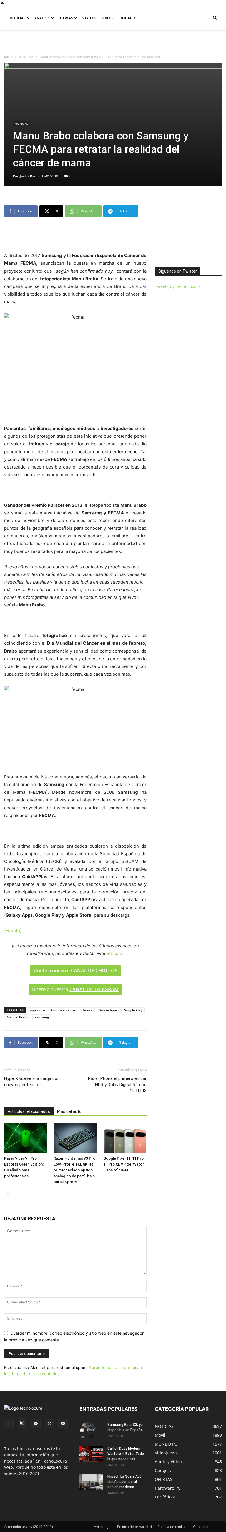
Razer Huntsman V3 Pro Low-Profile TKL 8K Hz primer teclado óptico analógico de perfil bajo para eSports (74, 1170)
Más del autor (70, 1111)
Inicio (8, 56)
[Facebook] (9, 1423)
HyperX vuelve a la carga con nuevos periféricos (32, 1081)
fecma (87, 1010)
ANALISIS (41, 18)
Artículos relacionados (29, 1111)
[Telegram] (36, 1423)
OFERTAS (66, 18)
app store (37, 1010)
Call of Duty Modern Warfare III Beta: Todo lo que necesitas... (125, 1453)
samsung (42, 1017)
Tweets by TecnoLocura (178, 286)
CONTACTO (128, 18)
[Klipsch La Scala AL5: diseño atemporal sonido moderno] (91, 1482)
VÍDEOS (107, 18)
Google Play (133, 1010)
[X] (49, 1423)
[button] (215, 18)
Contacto (200, 1526)
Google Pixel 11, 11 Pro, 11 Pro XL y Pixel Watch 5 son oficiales (123, 1164)
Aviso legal (103, 1526)
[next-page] (17, 1193)
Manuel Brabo (18, 1017)
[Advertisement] (113, 42)
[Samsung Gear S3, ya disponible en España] (91, 1430)
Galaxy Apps (108, 1010)
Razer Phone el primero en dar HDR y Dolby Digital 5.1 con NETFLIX (117, 1084)
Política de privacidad (134, 1526)
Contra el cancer (63, 1010)
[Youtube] (63, 1423)
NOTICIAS (17, 18)
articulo (114, 953)
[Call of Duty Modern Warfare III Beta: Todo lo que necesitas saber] (91, 1454)
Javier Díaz (28, 176)
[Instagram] (22, 1423)
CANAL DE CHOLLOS (94, 970)
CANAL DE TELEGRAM (94, 989)
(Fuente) (12, 930)
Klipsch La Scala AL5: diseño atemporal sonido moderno (124, 1481)
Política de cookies (172, 1526)
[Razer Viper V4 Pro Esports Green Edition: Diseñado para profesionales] (25, 1138)
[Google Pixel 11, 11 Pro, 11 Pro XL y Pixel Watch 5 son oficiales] (125, 1138)
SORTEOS (89, 18)
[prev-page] (7, 1193)
